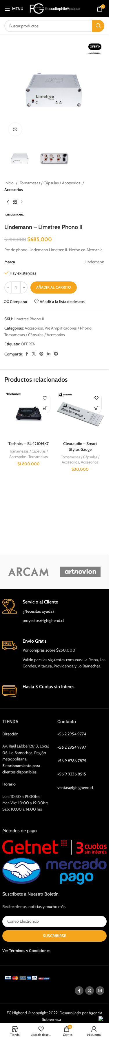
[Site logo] (55, 8)
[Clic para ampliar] (15, 129)
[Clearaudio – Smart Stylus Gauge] (80, 414)
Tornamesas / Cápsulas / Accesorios (50, 183)
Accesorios (13, 189)
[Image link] (28, 977)
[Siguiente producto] (21, 201)
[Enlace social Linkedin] (48, 354)
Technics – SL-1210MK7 (28, 443)
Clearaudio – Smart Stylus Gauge (80, 446)
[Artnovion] (80, 571)
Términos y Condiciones (29, 950)
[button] (45, 408)
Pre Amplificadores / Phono (68, 328)
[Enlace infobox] (54, 611)
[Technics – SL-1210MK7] (28, 414)
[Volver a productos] (14, 201)
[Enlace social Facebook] (26, 354)
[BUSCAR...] (98, 26)
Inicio (9, 183)
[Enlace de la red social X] (34, 354)
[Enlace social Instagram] (100, 990)
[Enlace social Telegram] (56, 354)
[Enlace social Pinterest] (41, 354)
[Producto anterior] (7, 201)
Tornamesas (38, 456)
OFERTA (28, 344)
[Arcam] (28, 571)
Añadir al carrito (53, 287)
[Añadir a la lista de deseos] (45, 398)
